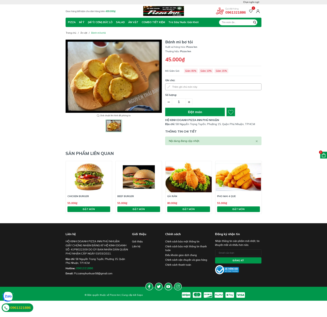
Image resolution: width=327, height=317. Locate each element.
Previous (55, 191)
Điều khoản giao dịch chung (181, 255)
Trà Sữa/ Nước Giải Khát (183, 22)
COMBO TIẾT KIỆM (153, 22)
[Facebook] (149, 286)
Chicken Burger (78, 196)
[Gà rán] (189, 177)
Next (271, 191)
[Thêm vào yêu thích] (231, 112)
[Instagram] (178, 286)
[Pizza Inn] (163, 11)
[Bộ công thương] (227, 269)
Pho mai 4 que (226, 196)
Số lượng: (171, 94)
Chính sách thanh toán (178, 264)
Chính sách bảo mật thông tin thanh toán (186, 248)
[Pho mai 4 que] (238, 177)
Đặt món (195, 112)
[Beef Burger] (139, 177)
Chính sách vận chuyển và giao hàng (186, 259)
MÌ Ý (81, 22)
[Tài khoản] (258, 11)
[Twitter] (159, 286)
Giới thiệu (137, 241)
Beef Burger (125, 196)
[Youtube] (168, 286)
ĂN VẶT (133, 22)
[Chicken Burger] (89, 177)
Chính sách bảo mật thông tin (182, 241)
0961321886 (235, 12)
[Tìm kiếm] (254, 22)
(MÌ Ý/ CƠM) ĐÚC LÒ (100, 22)
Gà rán (172, 196)
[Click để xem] (114, 76)
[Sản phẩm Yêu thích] (251, 11)
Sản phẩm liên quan (90, 153)
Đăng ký (238, 260)
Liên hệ (136, 246)
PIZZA (72, 22)
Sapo (140, 294)
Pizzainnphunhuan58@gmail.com (93, 273)
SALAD (120, 22)
